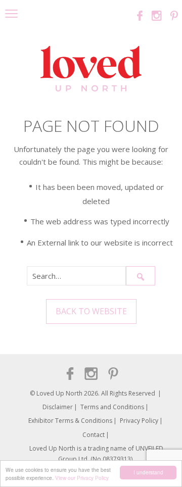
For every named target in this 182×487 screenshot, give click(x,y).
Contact (93, 434)
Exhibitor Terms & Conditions (70, 420)
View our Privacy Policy (82, 477)
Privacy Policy (139, 420)
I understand (148, 472)
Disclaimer (57, 407)
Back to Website (91, 311)
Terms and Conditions (112, 407)
